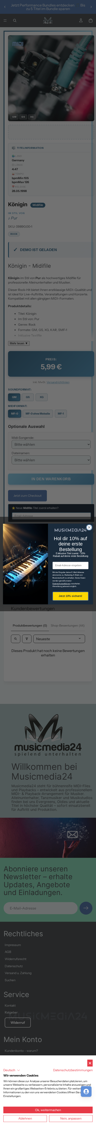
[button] (11, 1070)
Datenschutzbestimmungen (73, 1070)
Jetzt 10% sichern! (70, 596)
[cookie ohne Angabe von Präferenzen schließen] (90, 1063)
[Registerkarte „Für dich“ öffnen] (86, 1091)
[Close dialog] (89, 527)
